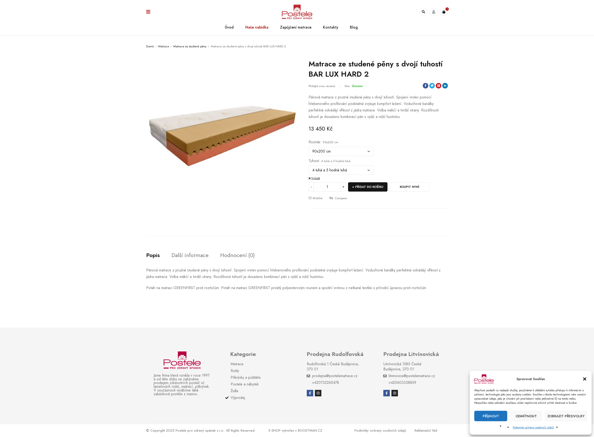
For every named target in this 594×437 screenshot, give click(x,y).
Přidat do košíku (369, 187)
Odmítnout (526, 416)
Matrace (163, 46)
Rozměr (314, 142)
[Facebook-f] (310, 393)
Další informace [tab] (190, 255)
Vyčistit (315, 178)
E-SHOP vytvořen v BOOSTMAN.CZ (295, 430)
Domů (150, 46)
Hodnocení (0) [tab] (237, 255)
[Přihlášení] (434, 12)
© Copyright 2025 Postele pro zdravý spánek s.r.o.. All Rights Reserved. (200, 430)
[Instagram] (318, 393)
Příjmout (491, 416)
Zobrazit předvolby (565, 416)
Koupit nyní (409, 187)
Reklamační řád (426, 430)
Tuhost (314, 160)
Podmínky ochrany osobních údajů (533, 427)
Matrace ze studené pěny (190, 46)
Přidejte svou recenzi (322, 86)
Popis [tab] (153, 255)
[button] (584, 379)
